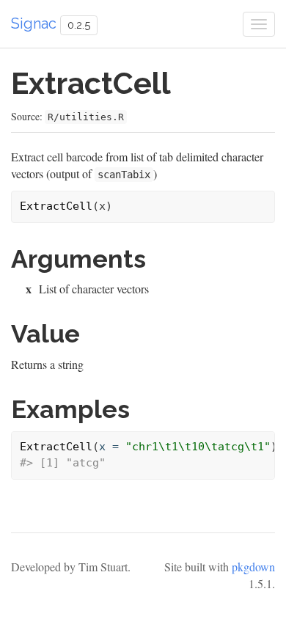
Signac (33, 23)
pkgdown (253, 566)
